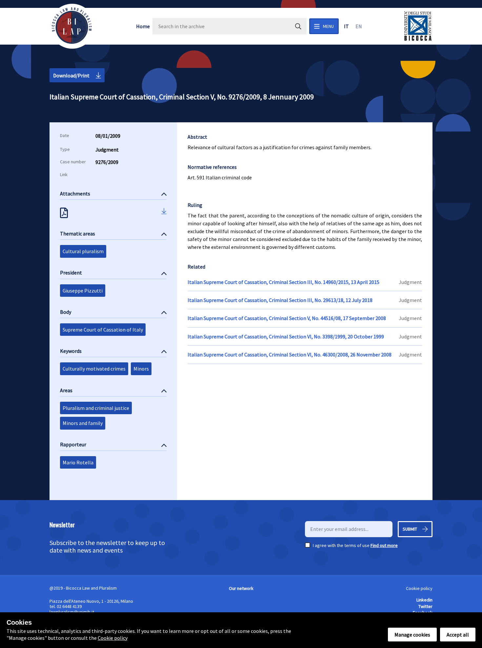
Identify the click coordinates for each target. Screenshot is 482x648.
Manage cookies (412, 634)
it (346, 26)
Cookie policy (419, 588)
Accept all (458, 634)
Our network (241, 588)
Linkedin (424, 600)
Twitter (425, 606)
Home (143, 26)
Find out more (384, 545)
